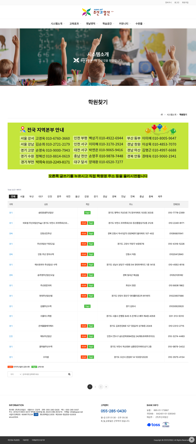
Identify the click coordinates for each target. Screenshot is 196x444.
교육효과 (74, 23)
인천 (50, 196)
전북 (132, 196)
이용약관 (26, 440)
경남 (105, 196)
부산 (31, 196)
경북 (114, 196)
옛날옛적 (90, 23)
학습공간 (107, 23)
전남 (123, 196)
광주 (59, 196)
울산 (77, 196)
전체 (13, 196)
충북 (151, 196)
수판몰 (139, 23)
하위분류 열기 (64, 23)
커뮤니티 (123, 23)
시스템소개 (56, 23)
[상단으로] (192, 440)
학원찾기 (183, 114)
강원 (87, 196)
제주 (160, 196)
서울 (22, 196)
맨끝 (106, 386)
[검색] (69, 374)
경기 (96, 196)
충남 (142, 196)
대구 (41, 196)
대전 (68, 196)
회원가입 (185, 2)
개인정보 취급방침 (14, 440)
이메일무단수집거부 (38, 440)
